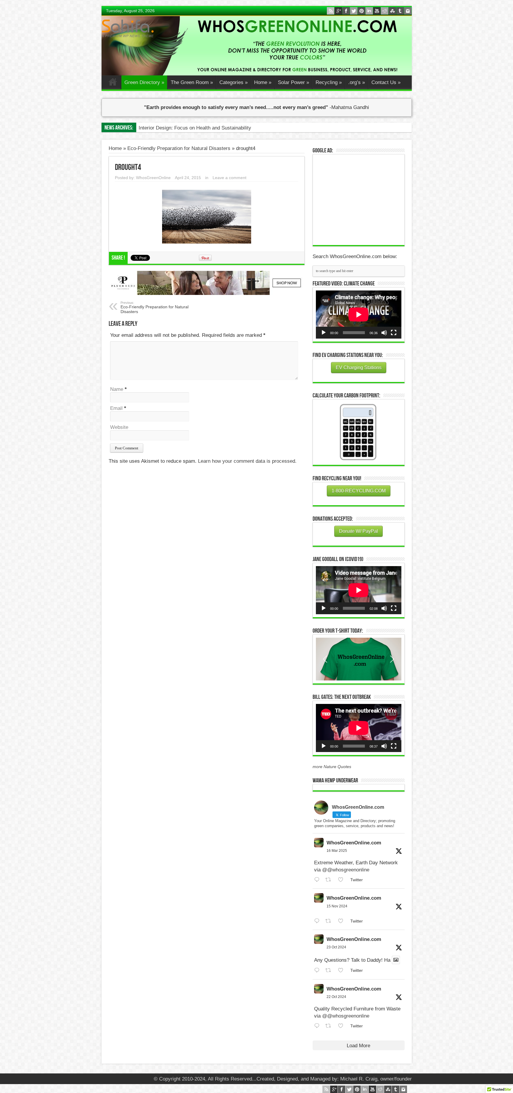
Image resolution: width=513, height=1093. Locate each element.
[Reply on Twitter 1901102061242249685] (318, 880)
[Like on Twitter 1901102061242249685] (342, 880)
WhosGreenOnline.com (354, 843)
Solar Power (293, 82)
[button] (358, 659)
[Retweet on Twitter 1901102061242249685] (330, 880)
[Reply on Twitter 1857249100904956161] (318, 921)
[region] (358, 659)
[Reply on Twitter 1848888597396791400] (318, 970)
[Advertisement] (360, 199)
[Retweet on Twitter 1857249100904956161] (330, 921)
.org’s (356, 82)
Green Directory (144, 82)
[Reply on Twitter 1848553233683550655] (318, 1026)
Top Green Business (161, 128)
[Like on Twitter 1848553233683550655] (342, 1026)
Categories (233, 82)
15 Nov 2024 (337, 906)
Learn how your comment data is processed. (247, 461)
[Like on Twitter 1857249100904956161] (342, 921)
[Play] (324, 333)
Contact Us (385, 82)
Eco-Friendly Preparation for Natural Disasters (178, 148)
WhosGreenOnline (153, 177)
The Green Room (192, 82)
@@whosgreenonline (345, 870)
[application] (358, 314)
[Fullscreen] (394, 333)
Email (116, 408)
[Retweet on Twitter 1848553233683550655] (330, 1026)
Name (116, 389)
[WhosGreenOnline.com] (128, 28)
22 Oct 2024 (336, 997)
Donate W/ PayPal (358, 531)
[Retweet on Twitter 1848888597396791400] (330, 970)
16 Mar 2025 (337, 851)
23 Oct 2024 (336, 947)
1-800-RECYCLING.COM (359, 490)
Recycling (329, 82)
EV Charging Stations (358, 367)
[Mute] (384, 333)
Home (112, 83)
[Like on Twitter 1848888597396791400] (342, 970)
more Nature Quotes (332, 766)
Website (119, 427)
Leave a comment (229, 177)
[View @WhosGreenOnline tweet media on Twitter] (396, 960)
